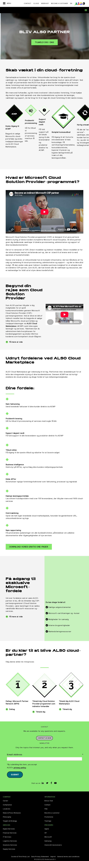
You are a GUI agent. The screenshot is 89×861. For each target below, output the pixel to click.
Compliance (7, 805)
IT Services (7, 837)
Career (5, 801)
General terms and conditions (68, 856)
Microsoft (48, 837)
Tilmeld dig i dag (44, 42)
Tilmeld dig (40, 712)
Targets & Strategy (10, 821)
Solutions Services (10, 845)
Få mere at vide (16, 342)
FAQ (46, 809)
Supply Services (9, 849)
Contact (27, 3)
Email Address (14, 754)
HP (45, 833)
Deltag (12, 709)
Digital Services (9, 829)
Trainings (47, 821)
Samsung (47, 841)
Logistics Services (10, 841)
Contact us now (44, 738)
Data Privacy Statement (40, 856)
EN (71, 3)
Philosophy (7, 817)
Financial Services (10, 833)
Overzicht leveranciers (53, 845)
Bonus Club (48, 801)
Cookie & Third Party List (20, 856)
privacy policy (19, 768)
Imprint (53, 856)
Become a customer (52, 813)
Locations (6, 809)
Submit (15, 774)
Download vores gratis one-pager (28, 547)
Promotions (48, 817)
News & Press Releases (12, 813)
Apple (46, 829)
